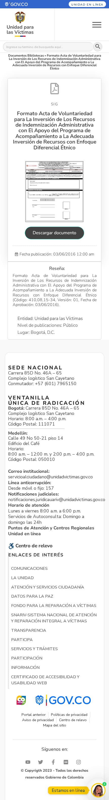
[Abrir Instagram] (80, 762)
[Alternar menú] (96, 24)
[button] (23, 4)
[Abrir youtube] (29, 762)
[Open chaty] (98, 790)
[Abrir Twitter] (42, 762)
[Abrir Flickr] (67, 762)
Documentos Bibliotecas (26, 55)
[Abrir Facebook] (54, 762)
